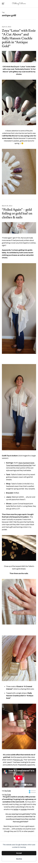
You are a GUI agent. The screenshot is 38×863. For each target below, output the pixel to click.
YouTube (7, 791)
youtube (23, 809)
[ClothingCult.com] (19, 3)
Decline (19, 859)
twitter (16, 809)
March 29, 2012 (7, 206)
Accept (19, 853)
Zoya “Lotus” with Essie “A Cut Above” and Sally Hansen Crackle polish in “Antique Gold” (19, 38)
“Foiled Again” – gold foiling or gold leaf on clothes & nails (17, 213)
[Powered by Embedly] (32, 791)
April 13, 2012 (6, 27)
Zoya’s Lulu (18, 760)
